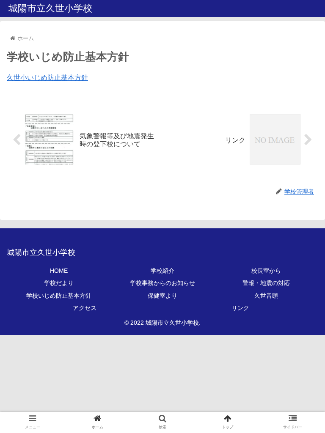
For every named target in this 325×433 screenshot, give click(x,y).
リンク (240, 307)
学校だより (59, 283)
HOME (59, 270)
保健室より (162, 295)
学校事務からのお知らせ (162, 283)
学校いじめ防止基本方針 (58, 295)
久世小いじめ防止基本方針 (47, 77)
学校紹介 (162, 270)
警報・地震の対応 (266, 283)
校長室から (266, 270)
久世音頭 (266, 295)
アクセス (84, 307)
